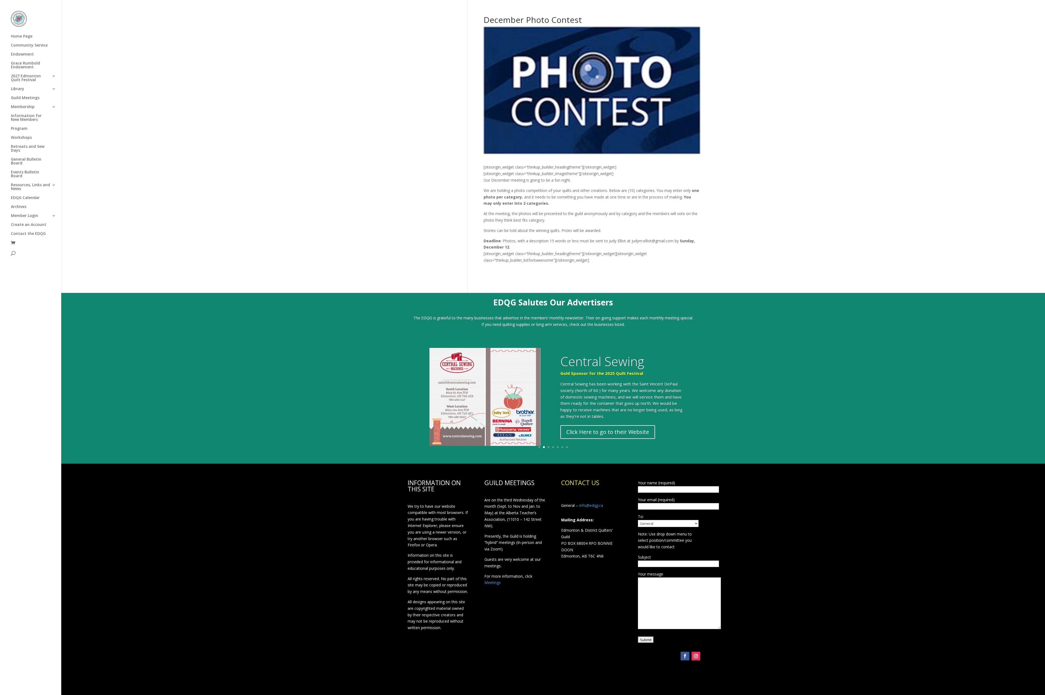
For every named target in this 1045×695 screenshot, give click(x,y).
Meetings (492, 582)
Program (19, 129)
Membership (23, 107)
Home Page (21, 36)
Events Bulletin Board (25, 174)
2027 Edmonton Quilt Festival (26, 78)
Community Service (29, 45)
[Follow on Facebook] (685, 656)
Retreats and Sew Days (27, 149)
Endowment (22, 54)
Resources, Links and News (30, 187)
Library (17, 89)
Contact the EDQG (28, 234)
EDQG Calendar (25, 198)
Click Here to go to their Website (607, 432)
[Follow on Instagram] (695, 656)
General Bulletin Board (26, 161)
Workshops (21, 138)
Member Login (24, 216)
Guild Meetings (25, 98)
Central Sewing (602, 361)
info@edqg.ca (591, 505)
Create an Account (28, 225)
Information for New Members (26, 118)
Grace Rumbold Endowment (25, 65)
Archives (18, 207)
